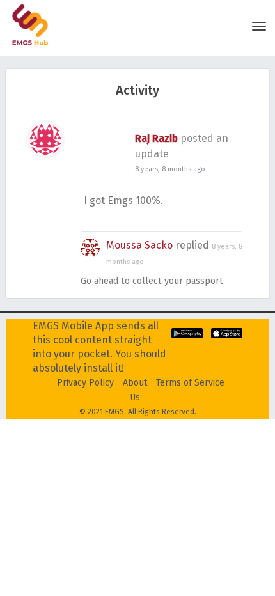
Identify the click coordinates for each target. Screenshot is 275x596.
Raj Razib (156, 138)
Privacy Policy (85, 382)
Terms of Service (190, 382)
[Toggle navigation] (259, 26)
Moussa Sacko (139, 245)
